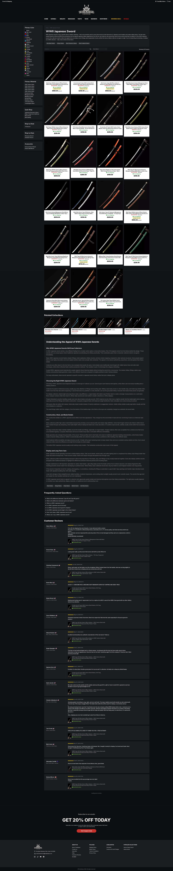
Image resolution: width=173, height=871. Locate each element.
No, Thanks (86, 451)
